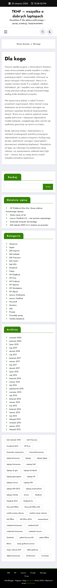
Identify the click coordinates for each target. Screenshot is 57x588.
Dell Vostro (13, 261)
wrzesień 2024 (15, 337)
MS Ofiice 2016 (26, 519)
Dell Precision (15, 257)
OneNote (10, 537)
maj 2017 (13, 354)
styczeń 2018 (14, 351)
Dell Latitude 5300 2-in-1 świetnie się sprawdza (29, 225)
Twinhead (44, 555)
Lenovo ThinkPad (16, 298)
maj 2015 (13, 395)
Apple (11, 247)
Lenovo (23, 573)
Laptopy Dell (31, 464)
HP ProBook (14, 281)
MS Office (10, 519)
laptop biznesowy (13, 458)
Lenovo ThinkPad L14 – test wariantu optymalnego (30, 218)
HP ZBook (13, 291)
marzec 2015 (14, 402)
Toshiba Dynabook (16, 318)
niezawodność (43, 519)
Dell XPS (12, 264)
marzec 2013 (14, 426)
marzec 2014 (14, 412)
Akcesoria (13, 244)
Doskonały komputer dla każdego (23, 221)
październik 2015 (16, 388)
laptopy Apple (42, 458)
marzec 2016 (14, 381)
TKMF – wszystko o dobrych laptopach (28, 13)
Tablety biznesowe (13, 555)
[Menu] (5, 32)
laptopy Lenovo (12, 482)
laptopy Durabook (30, 470)
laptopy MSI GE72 (13, 488)
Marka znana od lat (18, 215)
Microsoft (13, 301)
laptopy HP (31, 476)
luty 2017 (13, 364)
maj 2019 (13, 347)
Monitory (12, 305)
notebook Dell (33, 525)
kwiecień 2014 (15, 409)
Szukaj (12, 177)
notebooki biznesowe (15, 531)
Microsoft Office (13, 507)
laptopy (28, 458)
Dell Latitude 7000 (14, 440)
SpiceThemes (30, 583)
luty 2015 (13, 405)
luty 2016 (13, 385)
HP (15, 573)
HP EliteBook (14, 274)
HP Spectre (14, 284)
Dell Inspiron (14, 250)
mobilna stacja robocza (15, 513)
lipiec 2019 (14, 344)
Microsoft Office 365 (32, 507)
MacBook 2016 (12, 501)
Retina (9, 543)
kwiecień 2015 (15, 398)
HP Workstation (15, 288)
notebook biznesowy (14, 525)
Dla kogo (43, 573)
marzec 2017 (14, 361)
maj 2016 (13, 375)
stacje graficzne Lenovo (26, 543)
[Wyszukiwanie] (43, 31)
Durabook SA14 (12, 446)
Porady (12, 312)
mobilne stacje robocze (38, 513)
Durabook (13, 267)
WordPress (30, 580)
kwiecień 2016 (15, 378)
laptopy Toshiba (12, 495)
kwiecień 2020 (15, 341)
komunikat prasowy (36, 452)
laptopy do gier (12, 470)
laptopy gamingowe (14, 476)
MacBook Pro (28, 501)
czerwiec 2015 (15, 392)
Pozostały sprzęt (16, 315)
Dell (8, 573)
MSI (11, 308)
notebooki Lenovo (35, 531)
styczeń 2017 (14, 368)
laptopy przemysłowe (34, 488)
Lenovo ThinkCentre (17, 295)
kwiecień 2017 (15, 358)
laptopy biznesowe (14, 464)
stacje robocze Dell (14, 549)
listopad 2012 (15, 429)
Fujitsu (11, 271)
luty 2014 (13, 415)
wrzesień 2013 (15, 422)
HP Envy (12, 278)
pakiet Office (44, 537)
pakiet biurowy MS (26, 537)
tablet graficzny (32, 549)
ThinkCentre (30, 555)
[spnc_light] (50, 32)
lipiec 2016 (14, 371)
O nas (27, 576)
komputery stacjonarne (15, 452)
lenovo (26, 495)
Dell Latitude (14, 254)
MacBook (38, 495)
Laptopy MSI (28, 482)
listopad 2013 (15, 419)
